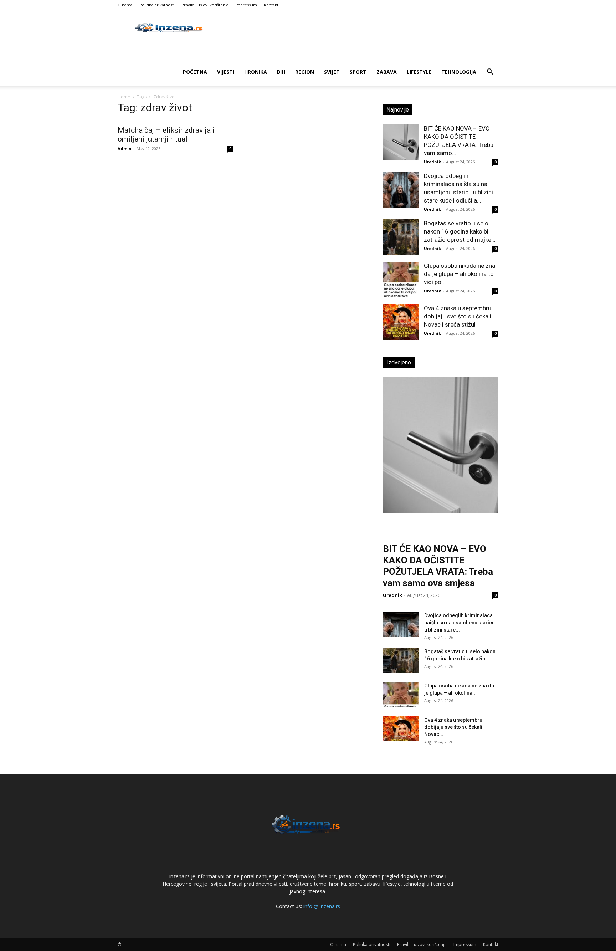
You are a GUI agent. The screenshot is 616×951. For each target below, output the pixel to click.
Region (304, 71)
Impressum (246, 4)
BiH (281, 71)
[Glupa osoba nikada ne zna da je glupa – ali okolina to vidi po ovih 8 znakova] (401, 279)
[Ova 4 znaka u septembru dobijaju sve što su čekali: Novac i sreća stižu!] (401, 322)
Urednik (432, 161)
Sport (358, 71)
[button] (489, 72)
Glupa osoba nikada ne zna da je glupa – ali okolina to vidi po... (459, 274)
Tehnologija (458, 71)
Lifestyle (419, 71)
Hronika (255, 71)
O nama (125, 4)
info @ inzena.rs (321, 906)
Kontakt (271, 4)
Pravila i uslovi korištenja (205, 4)
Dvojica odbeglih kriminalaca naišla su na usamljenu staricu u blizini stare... (459, 623)
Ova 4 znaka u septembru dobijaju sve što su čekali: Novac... (454, 727)
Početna (195, 71)
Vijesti (225, 71)
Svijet (332, 71)
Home (124, 97)
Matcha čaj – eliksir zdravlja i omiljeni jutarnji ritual (166, 134)
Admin (125, 148)
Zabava (386, 71)
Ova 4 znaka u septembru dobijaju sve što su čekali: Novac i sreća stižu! (458, 316)
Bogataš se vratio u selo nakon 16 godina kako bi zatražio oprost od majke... (460, 231)
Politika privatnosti (157, 4)
